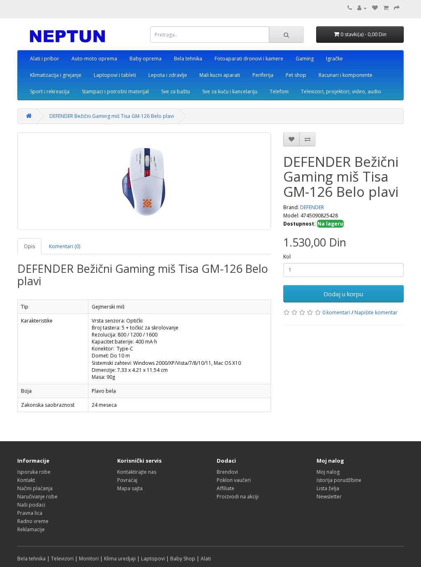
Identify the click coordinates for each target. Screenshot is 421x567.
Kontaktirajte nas (136, 471)
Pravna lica (29, 512)
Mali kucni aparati (219, 74)
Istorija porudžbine (339, 480)
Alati (206, 558)
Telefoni (279, 91)
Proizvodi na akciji (238, 496)
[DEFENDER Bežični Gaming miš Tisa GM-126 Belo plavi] (144, 181)
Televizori (62, 558)
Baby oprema (146, 58)
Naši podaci (31, 504)
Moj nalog (328, 471)
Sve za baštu (175, 91)
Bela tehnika (188, 58)
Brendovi (227, 471)
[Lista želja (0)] (375, 8)
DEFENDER (312, 207)
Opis (29, 246)
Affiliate (225, 488)
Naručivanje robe (37, 496)
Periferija (262, 74)
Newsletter (329, 496)
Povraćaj (127, 480)
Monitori (89, 558)
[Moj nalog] (362, 8)
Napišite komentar (376, 312)
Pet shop (296, 74)
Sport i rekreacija (49, 91)
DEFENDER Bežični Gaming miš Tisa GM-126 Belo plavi (111, 116)
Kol (287, 256)
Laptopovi (153, 558)
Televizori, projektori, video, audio (341, 91)
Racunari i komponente (345, 74)
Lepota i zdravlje (167, 74)
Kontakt (26, 480)
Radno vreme (33, 521)
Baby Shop (182, 558)
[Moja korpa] (386, 8)
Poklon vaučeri (234, 480)
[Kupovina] (397, 8)
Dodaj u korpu (343, 294)
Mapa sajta (130, 488)
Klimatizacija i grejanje (55, 74)
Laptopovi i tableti (115, 74)
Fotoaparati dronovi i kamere (249, 58)
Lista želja (328, 488)
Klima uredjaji (120, 558)
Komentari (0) (64, 246)
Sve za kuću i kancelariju (229, 91)
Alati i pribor (44, 58)
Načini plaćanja (35, 488)
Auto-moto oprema (94, 58)
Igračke (334, 58)
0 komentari (336, 312)
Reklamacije (31, 529)
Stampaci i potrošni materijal (115, 91)
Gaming (305, 58)
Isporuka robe (34, 471)
